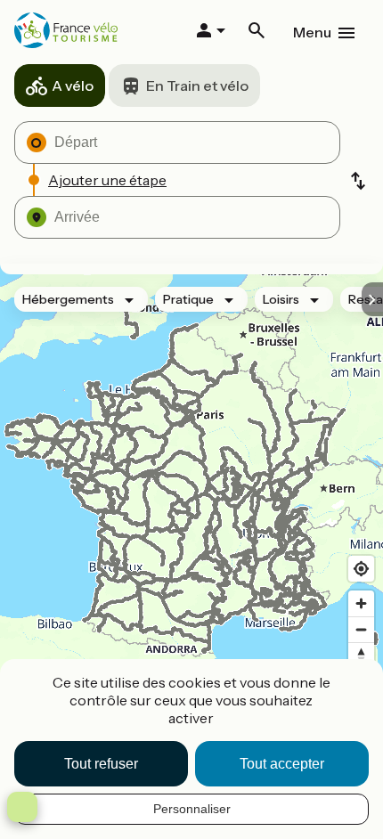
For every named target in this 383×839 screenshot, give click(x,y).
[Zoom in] (361, 603)
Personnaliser (192, 809)
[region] (191, 504)
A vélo (73, 85)
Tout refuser (101, 763)
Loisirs (281, 299)
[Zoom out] (361, 629)
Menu (312, 32)
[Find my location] (361, 569)
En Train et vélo (197, 85)
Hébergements (68, 299)
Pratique (188, 299)
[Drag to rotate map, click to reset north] (361, 655)
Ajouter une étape (107, 180)
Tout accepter (282, 763)
